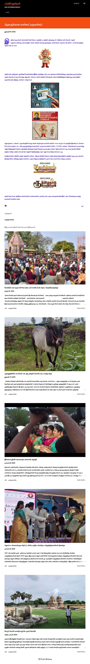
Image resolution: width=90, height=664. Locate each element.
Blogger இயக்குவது (46, 659)
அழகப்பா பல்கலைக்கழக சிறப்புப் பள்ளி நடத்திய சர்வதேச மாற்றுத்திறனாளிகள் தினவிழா (35, 545)
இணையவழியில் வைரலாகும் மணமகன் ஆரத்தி (21, 459)
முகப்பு (7, 12)
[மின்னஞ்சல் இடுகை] (6, 206)
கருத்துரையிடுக (9, 219)
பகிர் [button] (82, 206)
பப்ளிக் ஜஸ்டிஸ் (12, 3)
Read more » (81, 308)
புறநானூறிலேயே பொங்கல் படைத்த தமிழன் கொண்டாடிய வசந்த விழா (28, 374)
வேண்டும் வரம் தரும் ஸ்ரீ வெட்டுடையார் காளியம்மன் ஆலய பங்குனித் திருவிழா (31, 288)
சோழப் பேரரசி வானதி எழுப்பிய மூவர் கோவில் (20, 631)
